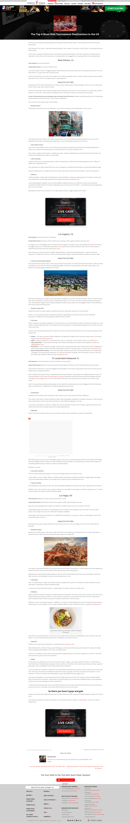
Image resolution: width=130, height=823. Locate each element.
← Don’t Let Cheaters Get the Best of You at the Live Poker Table (46, 766)
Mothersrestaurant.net (72, 179)
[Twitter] (72, 820)
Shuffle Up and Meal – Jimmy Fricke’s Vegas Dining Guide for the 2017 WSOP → (84, 767)
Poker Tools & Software (30, 810)
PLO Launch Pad (69, 790)
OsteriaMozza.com (62, 354)
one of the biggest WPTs (41, 378)
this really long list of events (56, 376)
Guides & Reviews (94, 749)
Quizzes (28, 795)
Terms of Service (53, 820)
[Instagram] (74, 820)
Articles (29, 791)
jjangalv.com (80, 673)
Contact (92, 0)
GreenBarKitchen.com (76, 479)
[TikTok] (80, 820)
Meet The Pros (48, 795)
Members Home (52, 0)
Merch (85, 0)
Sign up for (42, 787)
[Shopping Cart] (95, 1)
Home (28, 750)
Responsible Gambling (44, 820)
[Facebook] (68, 820)
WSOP (87, 509)
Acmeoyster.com (77, 149)
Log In (98, 0)
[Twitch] (78, 820)
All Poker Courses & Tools (31, 815)
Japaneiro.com (70, 644)
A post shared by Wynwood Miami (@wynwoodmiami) (46, 455)
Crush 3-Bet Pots (65, 814)
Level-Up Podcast (49, 800)
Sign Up (102, 0)
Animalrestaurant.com (45, 338)
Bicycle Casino (58, 246)
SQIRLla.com (93, 340)
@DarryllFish (83, 700)
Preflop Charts (65, 810)
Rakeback (47, 816)
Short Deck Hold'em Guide (68, 816)
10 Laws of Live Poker (66, 812)
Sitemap (37, 820)
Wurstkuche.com (96, 348)
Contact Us (47, 808)
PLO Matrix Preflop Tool (90, 816)
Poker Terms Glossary (30, 800)
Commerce (93, 244)
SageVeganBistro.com (37, 344)
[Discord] (70, 820)
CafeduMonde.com (41, 163)
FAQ (88, 0)
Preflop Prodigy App (61, 0)
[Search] (82, 1)
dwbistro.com (96, 604)
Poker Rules (30, 805)
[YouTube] (76, 820)
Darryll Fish (86, 749)
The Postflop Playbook (71, 788)
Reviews (46, 791)
